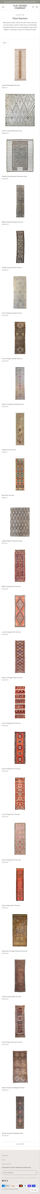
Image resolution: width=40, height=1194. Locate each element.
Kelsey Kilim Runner (9, 450)
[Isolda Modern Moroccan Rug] (20, 520)
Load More (20, 1144)
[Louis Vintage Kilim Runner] (20, 611)
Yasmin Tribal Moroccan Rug (12, 131)
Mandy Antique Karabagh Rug (12, 1133)
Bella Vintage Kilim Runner (11, 586)
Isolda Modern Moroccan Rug (12, 541)
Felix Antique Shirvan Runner (12, 1042)
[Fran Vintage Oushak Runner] (20, 338)
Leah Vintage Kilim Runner (11, 723)
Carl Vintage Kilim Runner (11, 814)
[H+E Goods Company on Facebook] (3, 1181)
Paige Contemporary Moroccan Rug (14, 176)
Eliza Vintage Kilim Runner (11, 769)
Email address (8, 1170)
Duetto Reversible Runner (11, 85)
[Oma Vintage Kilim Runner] (20, 839)
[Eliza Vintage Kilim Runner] (20, 748)
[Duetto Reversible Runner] (20, 64)
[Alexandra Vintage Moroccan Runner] (20, 930)
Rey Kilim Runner (8, 495)
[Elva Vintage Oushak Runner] (20, 292)
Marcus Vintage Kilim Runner (12, 677)
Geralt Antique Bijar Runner (11, 996)
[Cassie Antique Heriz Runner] (20, 247)
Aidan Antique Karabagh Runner (13, 1088)
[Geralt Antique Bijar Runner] (20, 976)
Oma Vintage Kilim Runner (11, 860)
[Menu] (3, 7)
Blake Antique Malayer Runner (12, 222)
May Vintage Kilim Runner (11, 905)
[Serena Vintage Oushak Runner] (20, 383)
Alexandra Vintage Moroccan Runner (14, 951)
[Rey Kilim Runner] (20, 474)
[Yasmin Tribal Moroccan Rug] (20, 110)
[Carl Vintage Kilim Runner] (20, 793)
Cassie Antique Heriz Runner (12, 267)
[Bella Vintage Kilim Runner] (20, 565)
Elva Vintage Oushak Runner (12, 313)
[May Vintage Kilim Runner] (20, 884)
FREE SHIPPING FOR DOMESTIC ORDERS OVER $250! (20, 1)
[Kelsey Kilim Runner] (20, 429)
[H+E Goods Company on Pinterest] (5, 1181)
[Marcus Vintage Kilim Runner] (20, 657)
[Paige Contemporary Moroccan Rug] (20, 155)
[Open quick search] (33, 7)
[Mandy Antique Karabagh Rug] (20, 1112)
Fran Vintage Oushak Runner (12, 358)
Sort (4, 43)
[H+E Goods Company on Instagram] (7, 1181)
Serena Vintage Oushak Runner (13, 404)
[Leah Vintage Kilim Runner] (20, 702)
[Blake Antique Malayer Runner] (20, 201)
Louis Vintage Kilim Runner (11, 632)
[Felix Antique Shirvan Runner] (20, 1021)
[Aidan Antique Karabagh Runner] (20, 1067)
